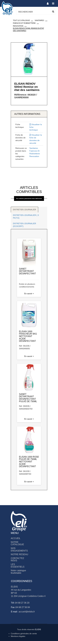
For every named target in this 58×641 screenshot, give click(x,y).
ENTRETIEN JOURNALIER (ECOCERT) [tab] (24, 224)
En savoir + (29, 293)
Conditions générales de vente (24, 633)
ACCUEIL (15, 538)
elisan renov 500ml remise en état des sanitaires (28, 29)
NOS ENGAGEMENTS (19, 549)
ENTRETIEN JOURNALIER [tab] (24, 209)
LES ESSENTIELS (17, 565)
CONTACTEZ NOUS (17, 559)
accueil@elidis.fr (26, 611)
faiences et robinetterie (24, 23)
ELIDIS (38, 629)
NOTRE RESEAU (19, 554)
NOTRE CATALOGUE (17, 543)
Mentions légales (18, 636)
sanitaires (39, 20)
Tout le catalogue (21, 20)
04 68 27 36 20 (22, 603)
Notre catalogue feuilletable (18, 571)
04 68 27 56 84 (23, 607)
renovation (18, 26)
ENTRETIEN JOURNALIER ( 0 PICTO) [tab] (26, 216)
